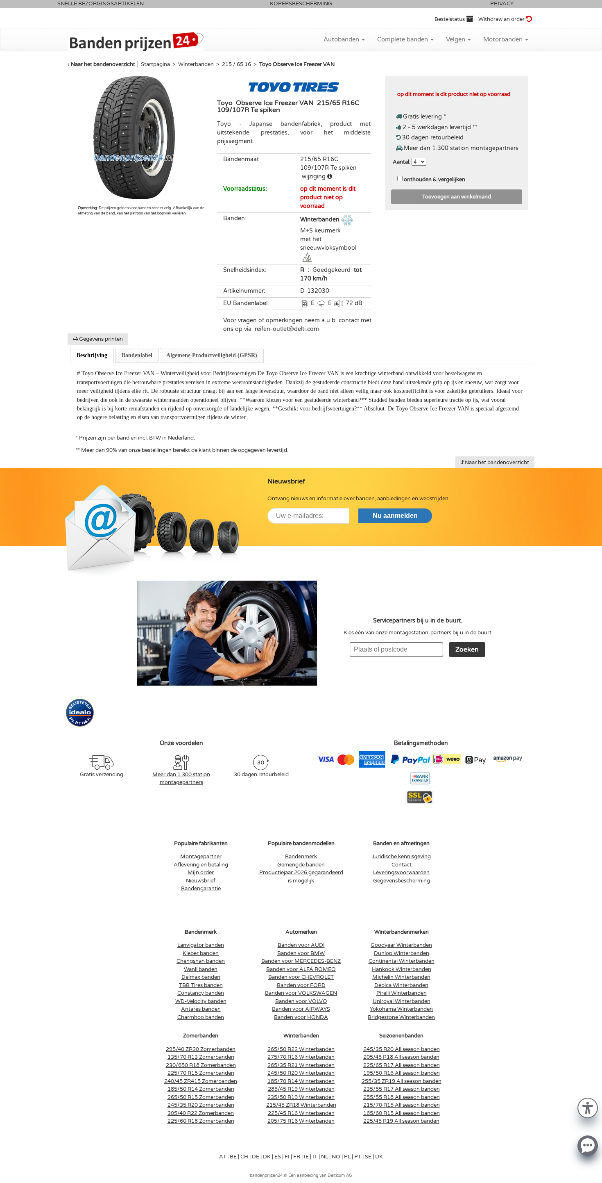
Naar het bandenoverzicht (103, 64)
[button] (587, 1107)
